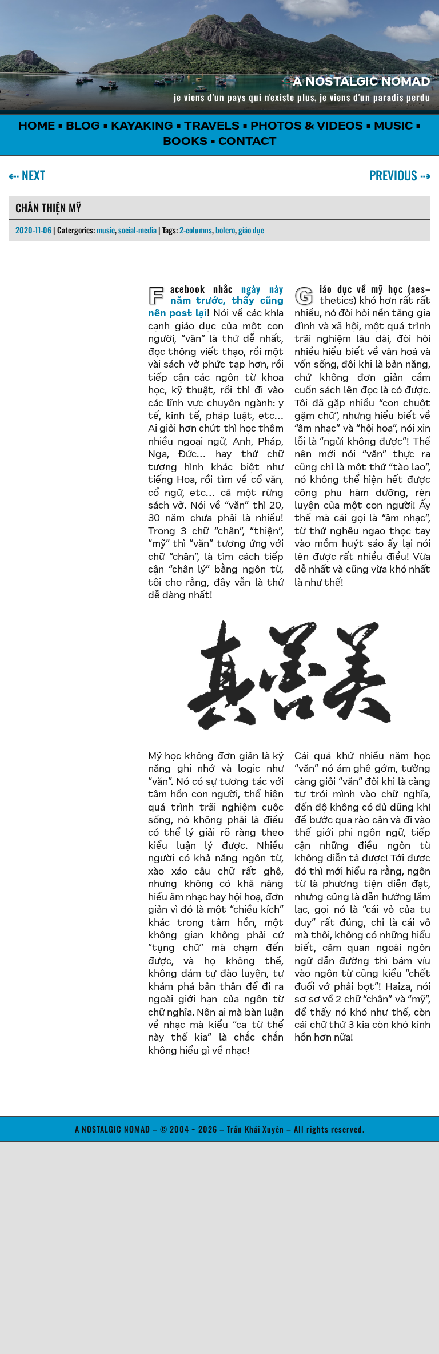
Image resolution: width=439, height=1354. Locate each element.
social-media (137, 230)
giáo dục (251, 230)
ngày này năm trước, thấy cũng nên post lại (216, 300)
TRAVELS (212, 126)
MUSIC (393, 126)
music (106, 230)
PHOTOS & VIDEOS (306, 126)
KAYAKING (142, 126)
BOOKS (185, 142)
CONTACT (247, 142)
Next (31, 175)
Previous (395, 175)
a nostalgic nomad (361, 82)
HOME (36, 126)
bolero (225, 230)
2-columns (195, 230)
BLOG (83, 126)
